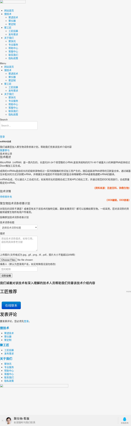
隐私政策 (13, 58)
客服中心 (13, 51)
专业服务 (13, 44)
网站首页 (9, 10)
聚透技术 (13, 17)
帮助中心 (13, 48)
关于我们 (9, 37)
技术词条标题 (7, 222)
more (128, 291)
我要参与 (5, 150)
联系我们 (13, 54)
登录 (2, 136)
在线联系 (11, 305)
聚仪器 (12, 20)
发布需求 (13, 34)
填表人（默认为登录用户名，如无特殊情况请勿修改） (28, 264)
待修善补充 (6, 196)
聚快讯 (12, 41)
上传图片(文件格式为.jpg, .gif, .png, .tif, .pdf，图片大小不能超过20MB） (38, 254)
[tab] (65, 196)
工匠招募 (13, 31)
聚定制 (12, 24)
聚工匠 (7, 27)
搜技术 (7, 14)
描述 (2, 233)
